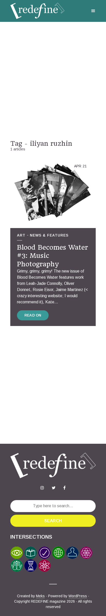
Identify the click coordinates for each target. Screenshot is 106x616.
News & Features (49, 235)
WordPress (77, 596)
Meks (40, 596)
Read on (32, 315)
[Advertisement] (53, 81)
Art (21, 235)
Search (53, 521)
